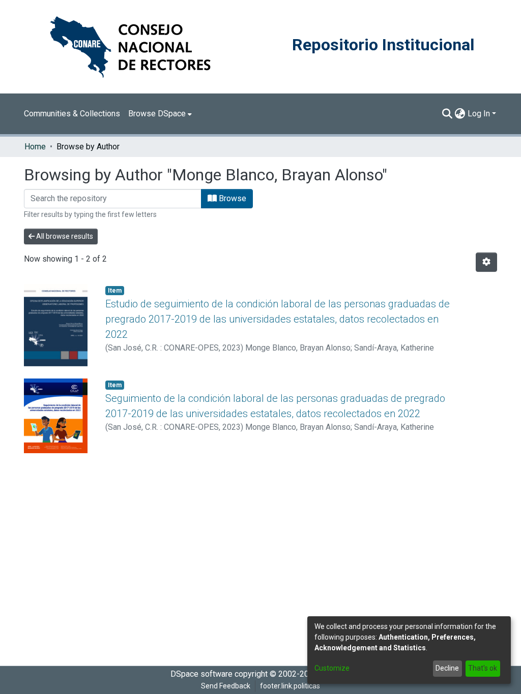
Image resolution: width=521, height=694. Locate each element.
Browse (231, 198)
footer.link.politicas (290, 686)
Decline (447, 668)
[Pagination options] (486, 262)
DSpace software (201, 674)
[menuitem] (160, 114)
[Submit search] (447, 114)
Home (35, 146)
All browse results (64, 236)
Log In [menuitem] (479, 113)
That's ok (482, 668)
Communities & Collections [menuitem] (72, 113)
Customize (332, 668)
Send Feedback (225, 686)
